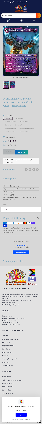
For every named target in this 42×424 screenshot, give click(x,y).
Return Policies (6, 390)
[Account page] (21, 20)
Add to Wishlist (11, 137)
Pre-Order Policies (7, 383)
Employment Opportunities (10, 339)
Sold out (9, 151)
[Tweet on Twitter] (33, 169)
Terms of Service (7, 365)
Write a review (21, 252)
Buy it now (21, 152)
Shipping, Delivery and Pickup (11, 359)
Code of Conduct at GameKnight (12, 380)
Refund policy (6, 349)
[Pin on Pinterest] (30, 169)
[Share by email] (37, 169)
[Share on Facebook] (26, 169)
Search (4, 355)
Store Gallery (6, 362)
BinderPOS (10, 423)
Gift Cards (5, 342)
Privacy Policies (7, 386)
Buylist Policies (6, 377)
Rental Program (7, 352)
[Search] (38, 15)
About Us (5, 336)
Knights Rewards (7, 345)
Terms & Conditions (8, 393)
